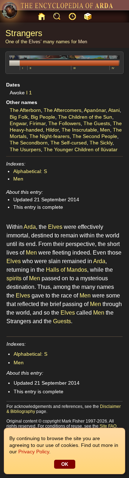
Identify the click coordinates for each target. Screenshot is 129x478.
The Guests (96, 123)
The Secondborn (29, 143)
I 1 (29, 92)
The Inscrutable (79, 130)
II (30, 68)
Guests (62, 321)
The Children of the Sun (85, 117)
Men (82, 41)
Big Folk (19, 117)
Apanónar (95, 110)
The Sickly (101, 143)
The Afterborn (25, 110)
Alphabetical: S (30, 171)
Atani (114, 110)
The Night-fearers (49, 136)
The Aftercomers (62, 110)
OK (64, 464)
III (74, 68)
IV (113, 68)
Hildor (52, 130)
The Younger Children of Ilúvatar (81, 149)
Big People (43, 117)
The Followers (64, 123)
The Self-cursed (69, 143)
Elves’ (35, 41)
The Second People (94, 136)
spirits (14, 278)
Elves (55, 227)
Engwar (18, 123)
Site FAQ (108, 426)
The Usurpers (25, 149)
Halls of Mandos (66, 270)
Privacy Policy (33, 451)
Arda (30, 227)
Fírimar (37, 123)
